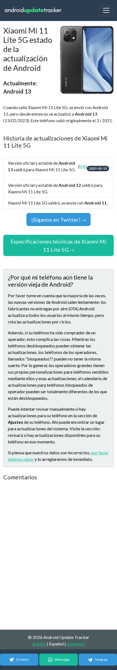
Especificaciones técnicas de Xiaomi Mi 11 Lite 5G (58, 245)
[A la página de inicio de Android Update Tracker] (33, 10)
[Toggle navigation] (106, 10)
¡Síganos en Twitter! (56, 219)
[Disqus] (58, 555)
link (82, 166)
